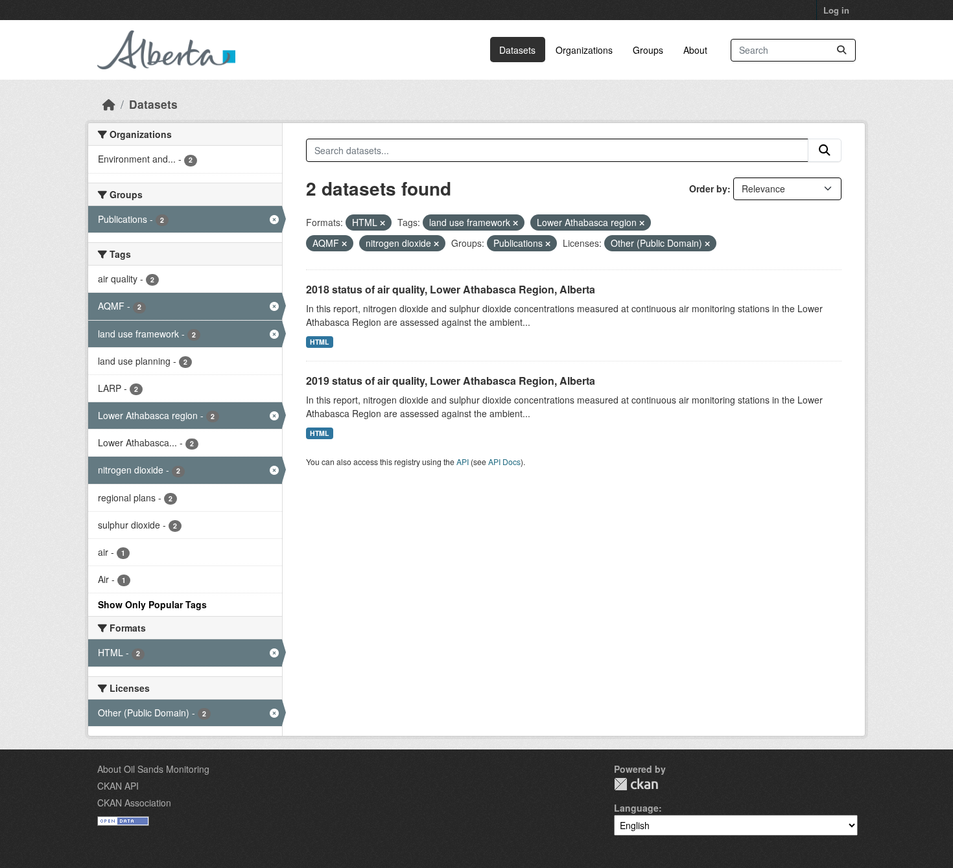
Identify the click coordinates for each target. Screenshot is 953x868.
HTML (319, 342)
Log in (836, 10)
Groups (648, 49)
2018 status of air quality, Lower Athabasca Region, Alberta (450, 289)
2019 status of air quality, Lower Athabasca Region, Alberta (450, 380)
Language (636, 807)
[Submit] (841, 50)
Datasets (517, 49)
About (695, 49)
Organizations (584, 49)
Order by (708, 188)
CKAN (636, 784)
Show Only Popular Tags (152, 604)
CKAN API (118, 785)
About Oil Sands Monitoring (153, 768)
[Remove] (382, 223)
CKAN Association (134, 802)
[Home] (108, 104)
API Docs (504, 461)
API (462, 461)
